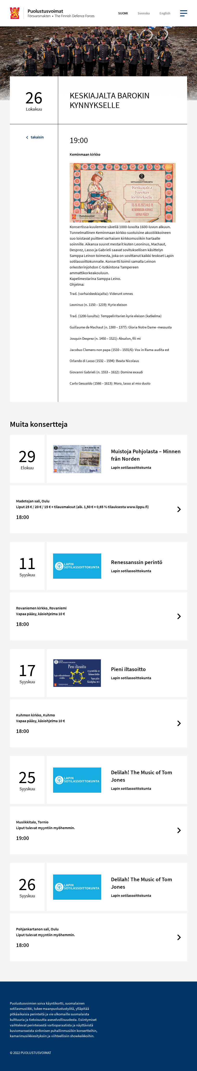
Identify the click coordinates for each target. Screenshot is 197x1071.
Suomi (123, 13)
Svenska (144, 13)
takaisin (37, 137)
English (165, 13)
